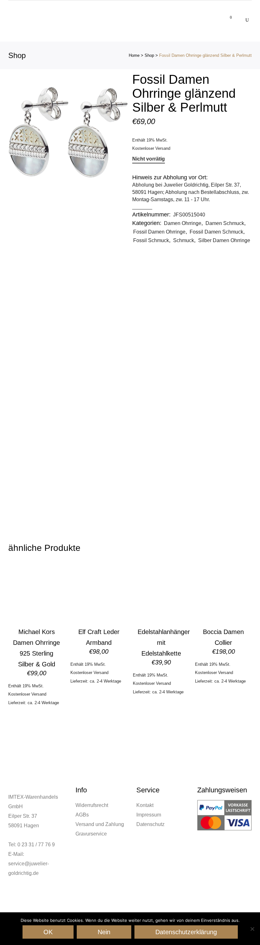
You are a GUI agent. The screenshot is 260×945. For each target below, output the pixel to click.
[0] (227, 16)
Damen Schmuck (224, 223)
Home (134, 55)
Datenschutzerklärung (186, 931)
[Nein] (252, 929)
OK (48, 931)
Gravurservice (91, 833)
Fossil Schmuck (151, 240)
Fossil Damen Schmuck (216, 232)
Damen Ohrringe (182, 223)
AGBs (82, 814)
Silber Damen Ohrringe (224, 240)
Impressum (148, 814)
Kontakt (144, 805)
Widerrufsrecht (91, 805)
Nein (104, 931)
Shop (149, 55)
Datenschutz (150, 824)
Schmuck (183, 240)
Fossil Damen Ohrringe (159, 232)
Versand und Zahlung (99, 824)
